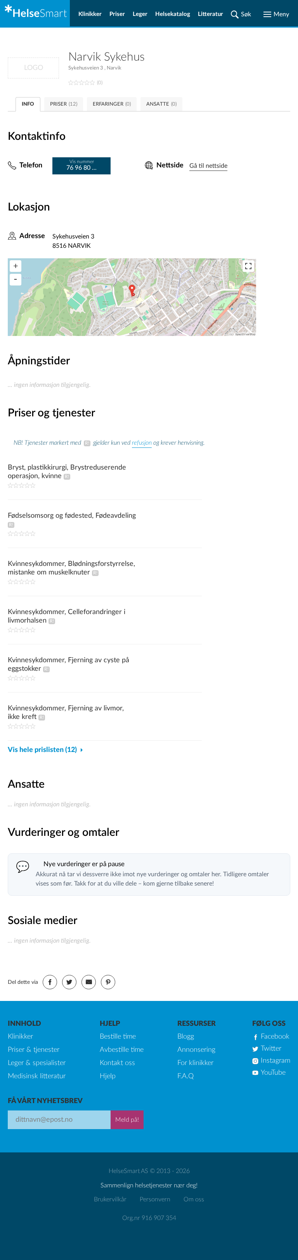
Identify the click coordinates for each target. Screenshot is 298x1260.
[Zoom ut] (15, 279)
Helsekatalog (172, 14)
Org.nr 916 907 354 (149, 1218)
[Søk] (241, 14)
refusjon (142, 443)
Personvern (155, 1199)
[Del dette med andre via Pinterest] (108, 982)
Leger (140, 14)
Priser (117, 14)
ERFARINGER (112, 104)
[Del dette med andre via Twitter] (69, 982)
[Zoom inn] (15, 266)
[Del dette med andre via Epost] (88, 982)
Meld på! (127, 1120)
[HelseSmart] (35, 13)
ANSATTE (161, 104)
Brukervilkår (110, 1199)
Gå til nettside (208, 166)
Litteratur (210, 14)
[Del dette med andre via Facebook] (50, 982)
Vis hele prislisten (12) (42, 750)
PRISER (63, 104)
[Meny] (276, 14)
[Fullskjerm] (248, 266)
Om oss (194, 1199)
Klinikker (90, 14)
